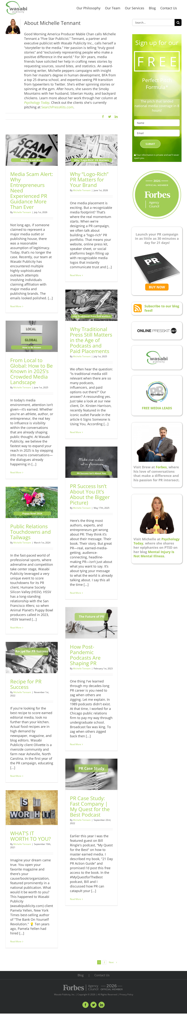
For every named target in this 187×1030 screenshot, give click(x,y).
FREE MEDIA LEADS (157, 408)
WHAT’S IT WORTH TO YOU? (30, 836)
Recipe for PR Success (25, 684)
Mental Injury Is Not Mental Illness (153, 554)
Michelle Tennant (22, 212)
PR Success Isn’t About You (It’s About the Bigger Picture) (90, 494)
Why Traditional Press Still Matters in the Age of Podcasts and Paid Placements (91, 340)
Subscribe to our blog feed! (161, 308)
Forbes (161, 467)
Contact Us (102, 975)
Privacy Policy (126, 994)
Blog (81, 975)
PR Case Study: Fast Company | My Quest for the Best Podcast (90, 806)
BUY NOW (157, 287)
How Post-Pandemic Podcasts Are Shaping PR (85, 655)
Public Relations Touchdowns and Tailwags (30, 532)
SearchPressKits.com (57, 107)
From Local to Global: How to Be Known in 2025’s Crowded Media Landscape (31, 371)
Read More (15, 306)
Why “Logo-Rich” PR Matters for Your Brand (89, 179)
